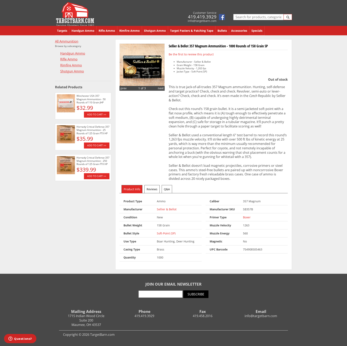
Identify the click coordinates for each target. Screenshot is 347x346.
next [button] (161, 88)
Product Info (132, 189)
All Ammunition (66, 41)
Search (288, 17)
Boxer (247, 217)
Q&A (167, 189)
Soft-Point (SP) (166, 233)
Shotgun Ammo (155, 31)
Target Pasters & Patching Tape (191, 31)
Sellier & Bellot (167, 209)
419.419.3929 (202, 17)
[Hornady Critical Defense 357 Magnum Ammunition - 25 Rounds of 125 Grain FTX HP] (66, 135)
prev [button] (123, 88)
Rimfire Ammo (129, 31)
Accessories (239, 31)
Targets (62, 31)
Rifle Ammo (107, 31)
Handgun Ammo (82, 31)
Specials (256, 31)
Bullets (222, 31)
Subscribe (196, 294)
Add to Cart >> (96, 114)
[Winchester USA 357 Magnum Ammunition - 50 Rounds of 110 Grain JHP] (66, 104)
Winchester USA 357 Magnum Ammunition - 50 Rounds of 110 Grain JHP (91, 99)
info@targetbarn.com (202, 21)
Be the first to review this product (191, 54)
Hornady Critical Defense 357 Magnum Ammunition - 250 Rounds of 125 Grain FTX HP (93, 161)
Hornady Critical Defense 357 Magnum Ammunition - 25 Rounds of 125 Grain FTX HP (93, 130)
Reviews (152, 189)
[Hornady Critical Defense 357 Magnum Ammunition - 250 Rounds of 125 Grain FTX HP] (66, 165)
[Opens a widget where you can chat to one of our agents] (20, 339)
